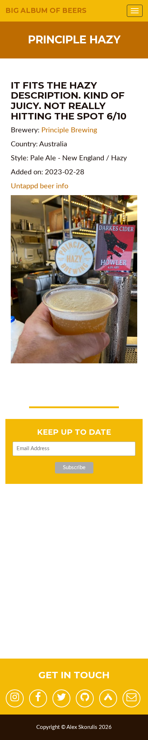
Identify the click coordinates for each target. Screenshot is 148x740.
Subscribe (74, 467)
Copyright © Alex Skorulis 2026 (74, 727)
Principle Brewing (69, 130)
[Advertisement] (74, 585)
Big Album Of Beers (46, 10)
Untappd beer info (39, 186)
